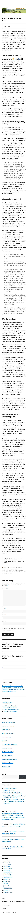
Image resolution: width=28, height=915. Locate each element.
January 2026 (6, 866)
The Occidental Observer (8, 722)
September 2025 (7, 872)
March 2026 (6, 863)
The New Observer (7, 748)
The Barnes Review (7, 755)
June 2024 (6, 885)
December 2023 (7, 886)
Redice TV (4, 740)
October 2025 (6, 870)
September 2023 (7, 892)
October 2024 (6, 879)
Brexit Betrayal (7, 704)
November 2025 (7, 868)
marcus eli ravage (6, 571)
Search (4, 774)
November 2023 (7, 888)
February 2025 (7, 874)
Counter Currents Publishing (9, 744)
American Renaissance (8, 733)
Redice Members (6, 737)
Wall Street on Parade (7, 726)
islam (9, 570)
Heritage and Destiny (7, 762)
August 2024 (6, 881)
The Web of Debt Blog (7, 751)
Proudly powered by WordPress (9, 912)
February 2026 (7, 864)
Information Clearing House (9, 759)
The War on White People (10, 711)
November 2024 (7, 877)
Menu (23, 4)
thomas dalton (9, 573)
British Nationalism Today (10, 706)
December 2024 (7, 875)
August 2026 (6, 861)
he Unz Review (6, 766)
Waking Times (6, 729)
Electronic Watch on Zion (9, 707)
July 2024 (5, 883)
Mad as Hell (6, 567)
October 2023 (6, 890)
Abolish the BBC (7, 702)
